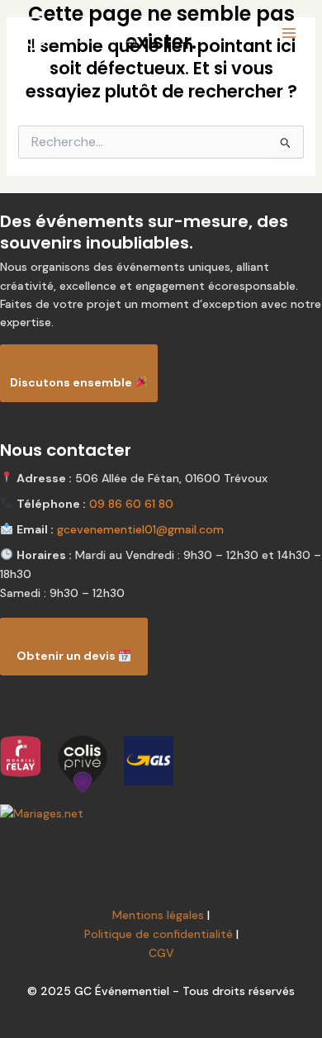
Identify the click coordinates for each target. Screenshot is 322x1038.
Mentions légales (158, 915)
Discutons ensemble (72, 382)
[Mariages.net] (161, 813)
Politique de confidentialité (158, 934)
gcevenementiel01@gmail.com (140, 529)
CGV (161, 953)
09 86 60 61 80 (131, 503)
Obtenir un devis (67, 655)
